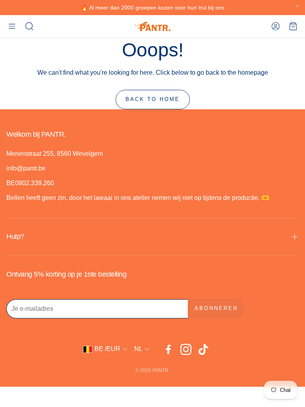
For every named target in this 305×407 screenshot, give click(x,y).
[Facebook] (168, 349)
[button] (11, 26)
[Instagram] (185, 349)
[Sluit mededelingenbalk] (297, 6)
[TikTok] (203, 349)
